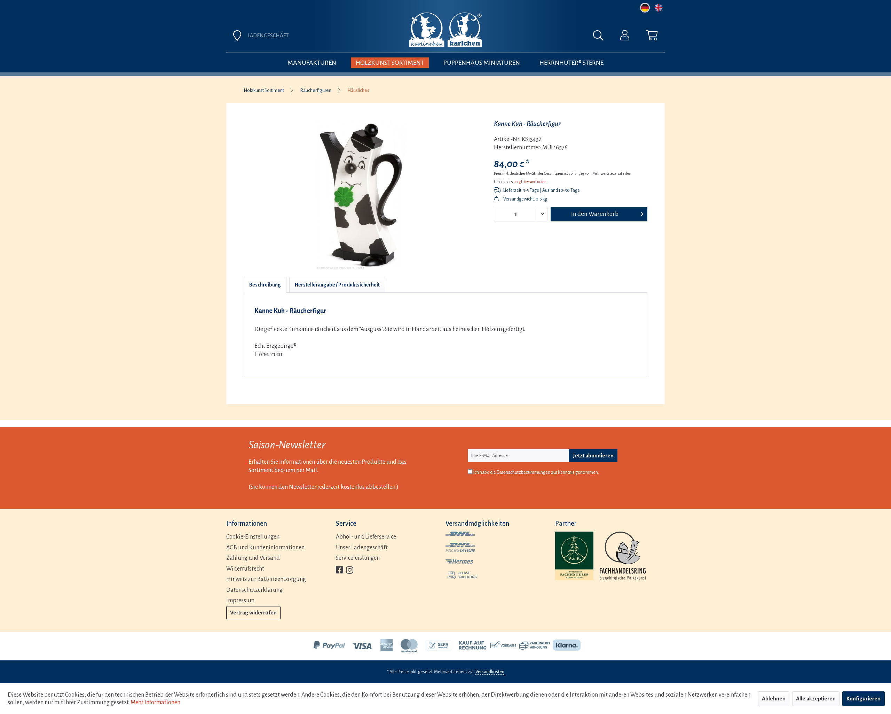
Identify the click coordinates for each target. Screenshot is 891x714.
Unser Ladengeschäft (362, 547)
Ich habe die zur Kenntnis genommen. (536, 472)
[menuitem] (522, 37)
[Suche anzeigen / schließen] (601, 37)
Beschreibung (265, 285)
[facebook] (339, 571)
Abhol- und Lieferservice (366, 537)
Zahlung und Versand (253, 558)
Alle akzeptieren (816, 698)
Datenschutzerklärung (254, 590)
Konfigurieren (863, 698)
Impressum (240, 600)
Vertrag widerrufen (253, 612)
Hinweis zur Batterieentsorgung (266, 579)
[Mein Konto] (624, 37)
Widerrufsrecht (245, 569)
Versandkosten (489, 671)
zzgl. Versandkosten (530, 182)
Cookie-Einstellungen (252, 537)
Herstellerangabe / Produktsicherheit (337, 285)
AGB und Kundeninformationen (265, 547)
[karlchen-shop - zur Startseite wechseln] (445, 30)
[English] (658, 7)
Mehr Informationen (155, 702)
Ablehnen (774, 698)
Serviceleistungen (358, 558)
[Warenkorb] (652, 37)
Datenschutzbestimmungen (523, 472)
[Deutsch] (645, 7)
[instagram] (349, 571)
